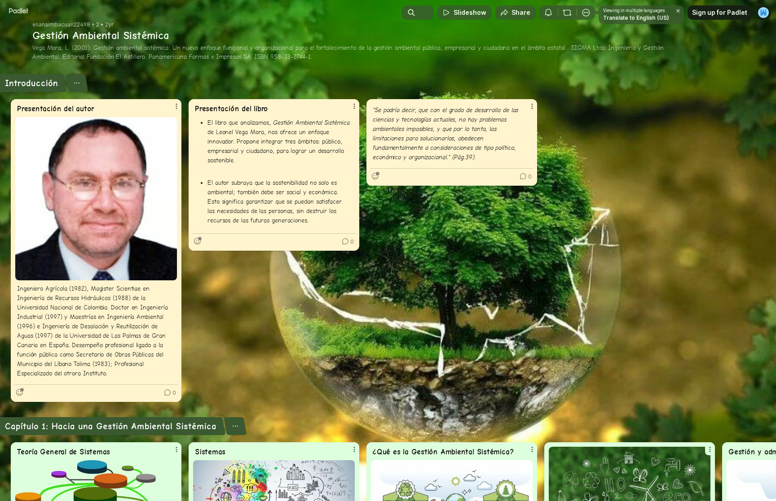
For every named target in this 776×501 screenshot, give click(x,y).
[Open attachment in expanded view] (96, 198)
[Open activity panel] (548, 12)
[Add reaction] (19, 392)
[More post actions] (176, 106)
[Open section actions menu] (76, 83)
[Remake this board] (567, 12)
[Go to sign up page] (763, 12)
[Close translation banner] (678, 10)
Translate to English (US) (636, 17)
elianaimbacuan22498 (61, 25)
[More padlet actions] (586, 12)
